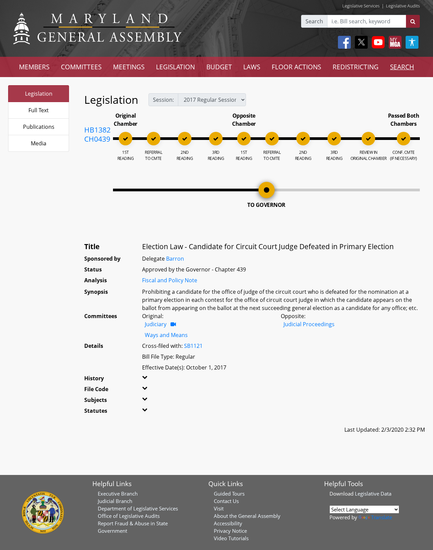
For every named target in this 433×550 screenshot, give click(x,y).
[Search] (413, 21)
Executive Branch (118, 493)
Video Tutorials (231, 538)
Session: (163, 99)
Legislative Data (373, 493)
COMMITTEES (81, 67)
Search (314, 21)
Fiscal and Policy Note (169, 280)
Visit (219, 508)
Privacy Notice (230, 530)
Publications (38, 126)
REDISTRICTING (356, 67)
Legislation (38, 93)
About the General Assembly (247, 515)
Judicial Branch (115, 501)
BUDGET (219, 67)
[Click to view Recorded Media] (173, 324)
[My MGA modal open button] (394, 42)
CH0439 (97, 139)
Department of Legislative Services (138, 508)
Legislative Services (361, 6)
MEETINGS (128, 67)
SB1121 (193, 346)
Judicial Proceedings (309, 324)
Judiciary (155, 324)
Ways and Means (166, 335)
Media (38, 143)
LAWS (251, 67)
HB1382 (97, 130)
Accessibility (228, 523)
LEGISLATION (175, 67)
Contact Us (226, 501)
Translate (381, 517)
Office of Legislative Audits (129, 515)
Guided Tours (229, 493)
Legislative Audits (403, 6)
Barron (175, 258)
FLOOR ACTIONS (296, 67)
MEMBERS (34, 67)
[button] (151, 379)
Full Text (38, 110)
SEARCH (402, 67)
